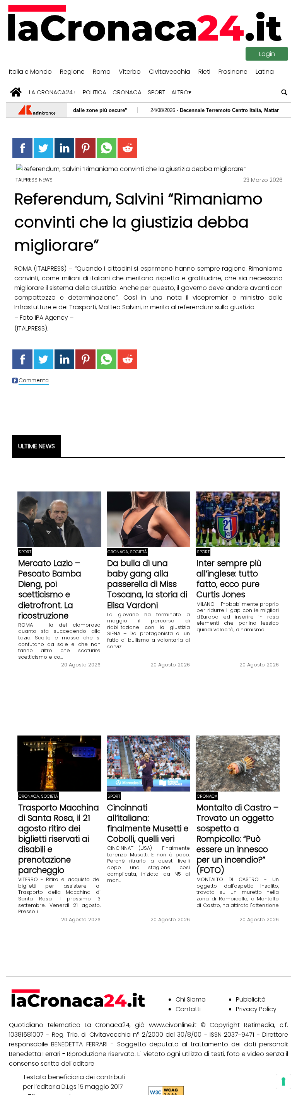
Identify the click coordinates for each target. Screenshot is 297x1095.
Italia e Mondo (30, 71)
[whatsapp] (106, 148)
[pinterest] (85, 148)
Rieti (204, 71)
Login (267, 53)
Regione (72, 71)
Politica (94, 92)
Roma (102, 71)
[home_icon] (16, 92)
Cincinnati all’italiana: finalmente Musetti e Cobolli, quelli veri (147, 823)
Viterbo (130, 71)
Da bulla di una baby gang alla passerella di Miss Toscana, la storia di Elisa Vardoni (147, 584)
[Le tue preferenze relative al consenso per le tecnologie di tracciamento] (283, 1081)
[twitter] (43, 148)
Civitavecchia (169, 71)
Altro (179, 92)
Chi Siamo (191, 999)
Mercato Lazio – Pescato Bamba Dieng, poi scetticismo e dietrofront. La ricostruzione (49, 589)
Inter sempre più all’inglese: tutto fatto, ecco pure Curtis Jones (228, 579)
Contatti (188, 1009)
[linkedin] (64, 148)
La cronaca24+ (53, 92)
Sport (156, 92)
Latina (265, 71)
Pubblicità (251, 999)
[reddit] (127, 148)
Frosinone (233, 71)
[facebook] (22, 148)
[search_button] (284, 92)
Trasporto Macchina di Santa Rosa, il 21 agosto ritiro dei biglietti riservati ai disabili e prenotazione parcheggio (58, 839)
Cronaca (127, 92)
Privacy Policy (256, 1009)
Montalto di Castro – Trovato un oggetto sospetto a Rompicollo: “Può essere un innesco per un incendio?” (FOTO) (237, 839)
